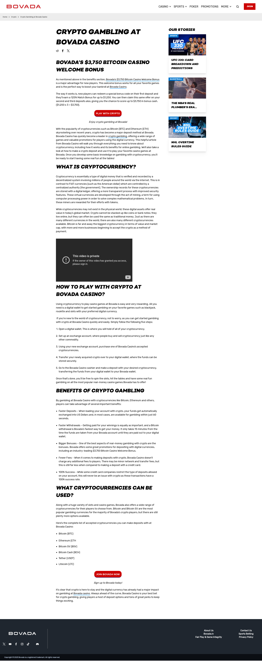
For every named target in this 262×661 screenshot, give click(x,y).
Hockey (173, 118)
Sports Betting (246, 633)
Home (5, 17)
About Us (208, 630)
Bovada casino (81, 593)
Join (250, 6)
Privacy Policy (246, 637)
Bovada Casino (118, 86)
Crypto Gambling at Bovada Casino (33, 17)
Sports (173, 36)
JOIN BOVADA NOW (108, 574)
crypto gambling (117, 136)
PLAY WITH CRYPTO (108, 113)
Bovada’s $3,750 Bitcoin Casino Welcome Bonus (132, 79)
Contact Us (246, 630)
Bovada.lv (209, 633)
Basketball (176, 79)
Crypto (14, 17)
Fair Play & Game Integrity (208, 637)
